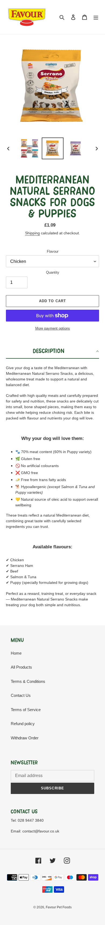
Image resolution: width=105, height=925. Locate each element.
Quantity (52, 272)
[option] (29, 148)
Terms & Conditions (28, 681)
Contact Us (21, 695)
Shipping (32, 233)
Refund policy (23, 723)
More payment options (52, 328)
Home (16, 653)
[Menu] (96, 17)
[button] (52, 351)
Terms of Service (26, 709)
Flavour (52, 251)
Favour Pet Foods (59, 907)
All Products (21, 667)
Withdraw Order (24, 738)
